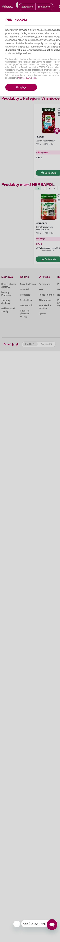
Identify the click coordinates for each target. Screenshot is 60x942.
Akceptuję (21, 87)
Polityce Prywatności (26, 78)
